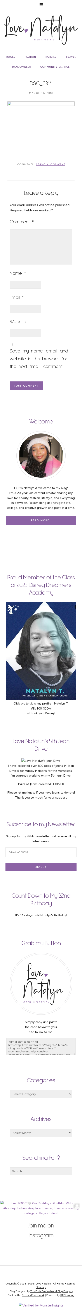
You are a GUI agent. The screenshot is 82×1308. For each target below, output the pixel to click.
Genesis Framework (33, 1295)
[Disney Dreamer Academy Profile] (41, 698)
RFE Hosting (67, 1295)
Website (18, 321)
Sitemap (41, 1287)
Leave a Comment (50, 164)
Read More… (41, 520)
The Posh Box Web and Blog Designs (51, 1291)
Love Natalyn (43, 1283)
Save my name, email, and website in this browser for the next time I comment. (39, 359)
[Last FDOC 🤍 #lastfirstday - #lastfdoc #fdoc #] (41, 1241)
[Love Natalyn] (41, 30)
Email (17, 297)
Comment (22, 222)
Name (18, 273)
